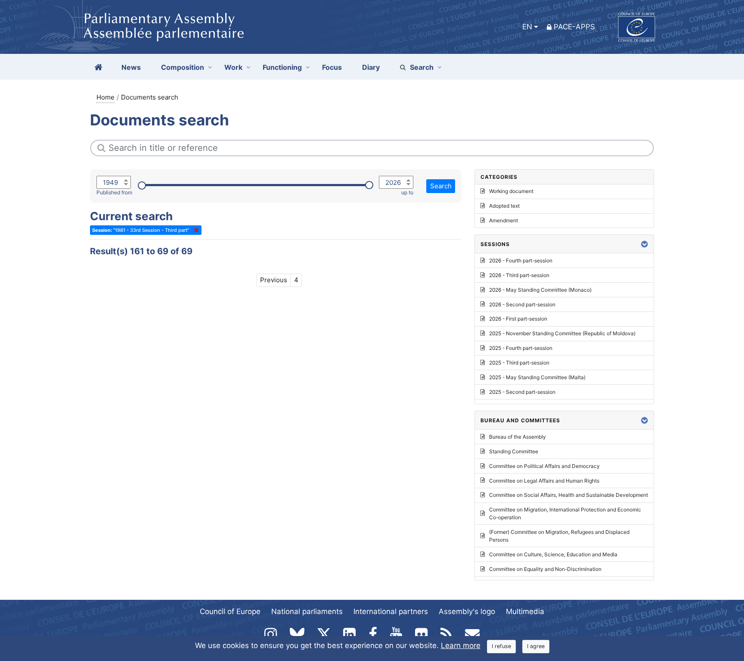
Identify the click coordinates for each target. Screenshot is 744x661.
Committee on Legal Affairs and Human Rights (544, 480)
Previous (273, 280)
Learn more (460, 645)
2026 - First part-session (518, 318)
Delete (194, 230)
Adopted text (504, 206)
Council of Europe (230, 611)
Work (233, 67)
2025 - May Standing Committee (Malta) (537, 377)
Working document (511, 191)
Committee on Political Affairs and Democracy (544, 466)
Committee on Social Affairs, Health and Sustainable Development (568, 495)
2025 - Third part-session (519, 362)
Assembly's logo (467, 611)
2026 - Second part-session (522, 304)
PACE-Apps (574, 26)
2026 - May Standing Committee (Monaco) (540, 290)
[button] (644, 244)
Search (422, 67)
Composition (182, 67)
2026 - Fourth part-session (520, 260)
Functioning (282, 67)
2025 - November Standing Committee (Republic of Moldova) (562, 333)
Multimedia (525, 611)
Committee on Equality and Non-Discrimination (545, 569)
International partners (390, 611)
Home (105, 97)
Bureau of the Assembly (517, 436)
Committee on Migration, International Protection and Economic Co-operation (565, 513)
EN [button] (527, 26)
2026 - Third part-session (519, 275)
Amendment (503, 220)
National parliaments (307, 611)
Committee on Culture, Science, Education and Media (553, 554)
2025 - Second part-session (522, 392)
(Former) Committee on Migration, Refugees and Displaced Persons (559, 536)
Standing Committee (513, 451)
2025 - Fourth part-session (520, 348)
